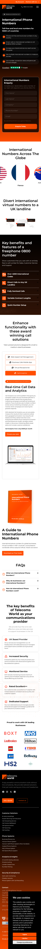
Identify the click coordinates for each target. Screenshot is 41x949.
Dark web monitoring (9, 876)
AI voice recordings (8, 816)
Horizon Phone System (9, 841)
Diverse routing (7, 862)
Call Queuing (6, 827)
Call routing (5, 830)
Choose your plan (13, 434)
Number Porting (7, 866)
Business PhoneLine (8, 839)
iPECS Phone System (8, 848)
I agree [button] (24, 934)
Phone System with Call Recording (13, 880)
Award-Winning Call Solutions (11, 818)
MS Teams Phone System (10, 850)
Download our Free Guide (13, 553)
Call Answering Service (9, 821)
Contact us (22, 800)
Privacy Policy (7, 939)
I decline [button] (24, 938)
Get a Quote (8, 800)
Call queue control (8, 825)
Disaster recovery (7, 878)
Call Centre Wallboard (9, 823)
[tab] (20, 357)
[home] (8, 7)
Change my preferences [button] (24, 942)
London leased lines (8, 864)
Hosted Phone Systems (9, 846)
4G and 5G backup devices (10, 860)
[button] (32, 2)
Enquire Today (20, 126)
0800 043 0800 (8, 906)
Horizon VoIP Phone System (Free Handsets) (15, 844)
